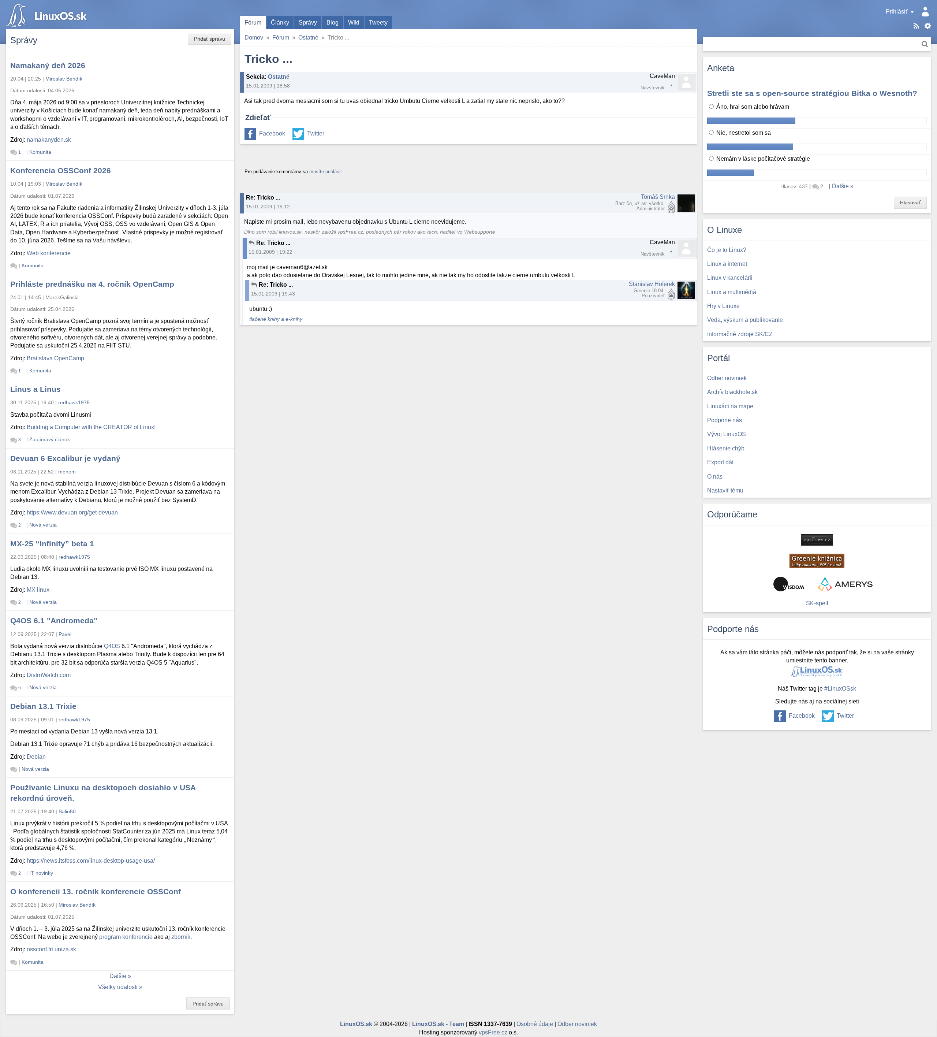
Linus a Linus (35, 389)
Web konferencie (49, 253)
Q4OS (112, 646)
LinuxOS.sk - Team (438, 1024)
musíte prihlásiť (325, 171)
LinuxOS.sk (47, 14)
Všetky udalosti (118, 987)
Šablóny (927, 25)
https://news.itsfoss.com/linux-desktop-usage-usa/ (91, 861)
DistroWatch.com (49, 675)
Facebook (272, 133)
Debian (36, 757)
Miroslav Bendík (63, 79)
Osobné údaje (534, 1024)
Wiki (353, 22)
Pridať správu (209, 39)
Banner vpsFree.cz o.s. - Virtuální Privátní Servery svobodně (817, 540)
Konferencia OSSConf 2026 (60, 170)
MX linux (38, 590)
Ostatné (308, 37)
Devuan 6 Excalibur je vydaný (65, 458)
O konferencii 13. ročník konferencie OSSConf (95, 891)
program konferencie (126, 937)
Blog (332, 22)
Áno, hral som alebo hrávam (752, 107)
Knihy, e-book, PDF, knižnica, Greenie (816, 561)
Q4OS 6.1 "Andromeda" (53, 620)
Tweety (378, 22)
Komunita (40, 152)
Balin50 (67, 811)
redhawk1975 (74, 402)
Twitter (315, 133)
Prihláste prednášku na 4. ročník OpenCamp (92, 284)
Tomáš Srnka (658, 197)
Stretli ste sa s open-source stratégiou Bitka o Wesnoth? (812, 93)
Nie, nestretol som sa (743, 133)
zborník (180, 937)
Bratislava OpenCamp (55, 358)
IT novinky (41, 873)
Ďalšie (117, 976)
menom (67, 472)
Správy (308, 22)
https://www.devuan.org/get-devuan (72, 512)
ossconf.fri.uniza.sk (51, 949)
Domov (253, 37)
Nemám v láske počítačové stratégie (762, 159)
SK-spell (817, 603)
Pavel (65, 634)
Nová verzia (43, 525)
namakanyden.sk (49, 140)
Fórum (252, 22)
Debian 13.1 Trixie (43, 706)
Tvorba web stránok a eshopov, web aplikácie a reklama (845, 584)
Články (280, 22)
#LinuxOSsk (840, 688)
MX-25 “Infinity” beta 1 (52, 543)
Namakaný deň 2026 (47, 65)
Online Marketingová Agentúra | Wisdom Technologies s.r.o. (788, 584)
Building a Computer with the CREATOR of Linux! (91, 427)
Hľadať (924, 44)
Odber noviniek (577, 1024)
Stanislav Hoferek (652, 284)
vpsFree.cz (493, 1032)
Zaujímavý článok (49, 439)
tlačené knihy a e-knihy (275, 319)
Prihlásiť (897, 11)
